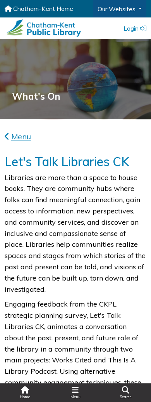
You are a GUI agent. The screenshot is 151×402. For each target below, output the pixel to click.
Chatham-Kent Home (42, 8)
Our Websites (117, 9)
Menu (21, 136)
